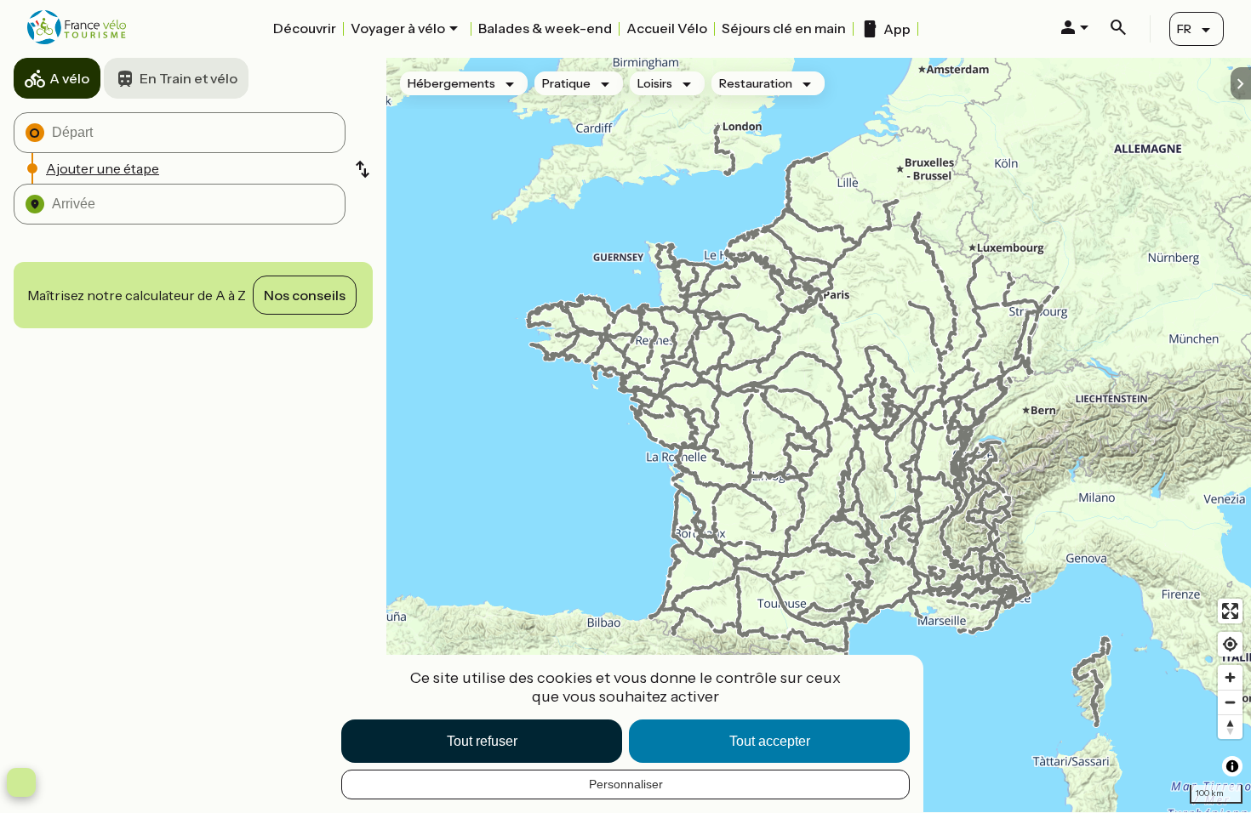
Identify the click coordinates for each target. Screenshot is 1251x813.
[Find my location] (1230, 644)
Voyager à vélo (398, 28)
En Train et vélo (188, 78)
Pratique (566, 83)
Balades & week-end (545, 28)
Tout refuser (482, 741)
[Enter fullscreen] (1230, 611)
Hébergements (451, 83)
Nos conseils (305, 295)
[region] (818, 435)
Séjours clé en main (784, 28)
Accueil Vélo (666, 28)
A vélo (69, 78)
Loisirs (654, 83)
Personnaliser (626, 784)
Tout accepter (769, 741)
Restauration (755, 83)
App (897, 28)
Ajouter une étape (102, 168)
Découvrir (304, 28)
